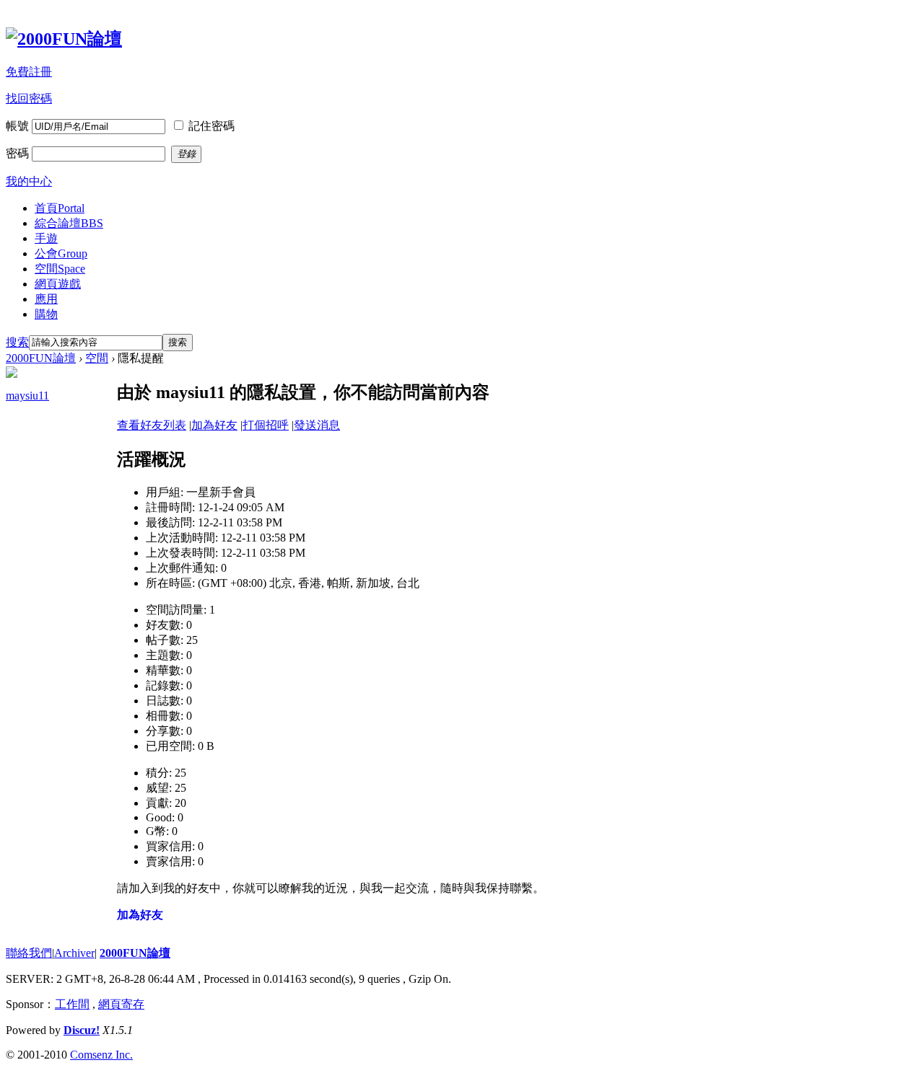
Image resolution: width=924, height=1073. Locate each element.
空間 (60, 268)
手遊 (46, 238)
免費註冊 (29, 72)
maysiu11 (27, 395)
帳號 (17, 126)
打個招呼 (266, 425)
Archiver (74, 953)
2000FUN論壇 (41, 358)
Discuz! (82, 1030)
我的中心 (29, 181)
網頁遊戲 (58, 284)
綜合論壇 (69, 223)
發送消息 (317, 425)
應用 (46, 299)
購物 (46, 314)
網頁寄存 (121, 1004)
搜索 (17, 342)
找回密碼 (29, 98)
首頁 (59, 208)
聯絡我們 (29, 953)
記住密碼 (211, 126)
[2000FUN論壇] (64, 39)
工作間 (72, 1004)
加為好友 (214, 425)
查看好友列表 (151, 425)
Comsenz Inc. (101, 1054)
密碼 (17, 153)
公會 (61, 253)
